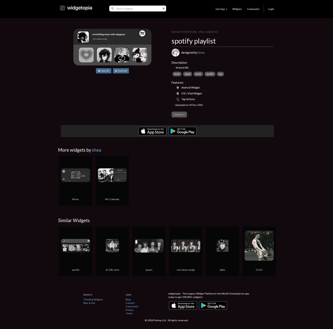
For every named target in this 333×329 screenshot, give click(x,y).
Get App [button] (220, 8)
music (198, 74)
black (177, 74)
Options (178, 114)
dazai (187, 74)
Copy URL (104, 70)
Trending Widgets (93, 299)
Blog (128, 299)
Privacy (130, 309)
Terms (129, 313)
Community (253, 8)
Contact (130, 302)
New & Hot (89, 302)
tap (220, 74)
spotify (210, 74)
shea (201, 52)
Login (271, 8)
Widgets (237, 8)
